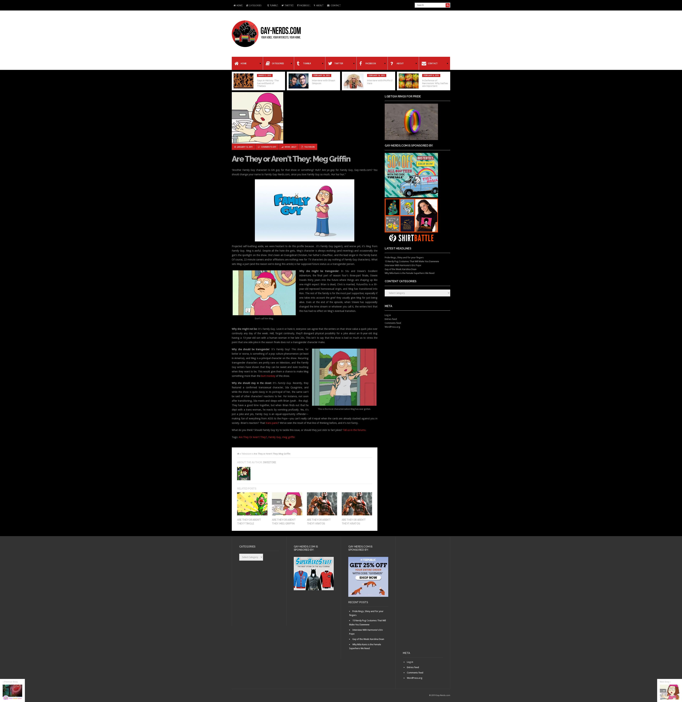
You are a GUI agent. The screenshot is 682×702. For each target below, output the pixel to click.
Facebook (304, 5)
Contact (335, 5)
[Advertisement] (423, 595)
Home (237, 5)
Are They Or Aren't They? (253, 437)
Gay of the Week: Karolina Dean (400, 269)
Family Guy (274, 437)
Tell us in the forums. (354, 430)
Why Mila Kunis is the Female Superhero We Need (409, 273)
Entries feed (391, 319)
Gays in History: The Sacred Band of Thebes (268, 83)
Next (447, 81)
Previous (234, 81)
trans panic (272, 423)
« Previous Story (10, 682)
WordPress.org (392, 327)
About (319, 5)
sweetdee (269, 462)
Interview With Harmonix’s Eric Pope (403, 265)
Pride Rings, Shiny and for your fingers (404, 257)
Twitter (289, 5)
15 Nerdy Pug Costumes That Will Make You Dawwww (412, 261)
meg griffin (288, 437)
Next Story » (665, 682)
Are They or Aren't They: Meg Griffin (291, 159)
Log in (388, 315)
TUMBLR (274, 5)
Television (309, 146)
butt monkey (268, 376)
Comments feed (393, 323)
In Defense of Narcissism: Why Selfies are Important (435, 83)
